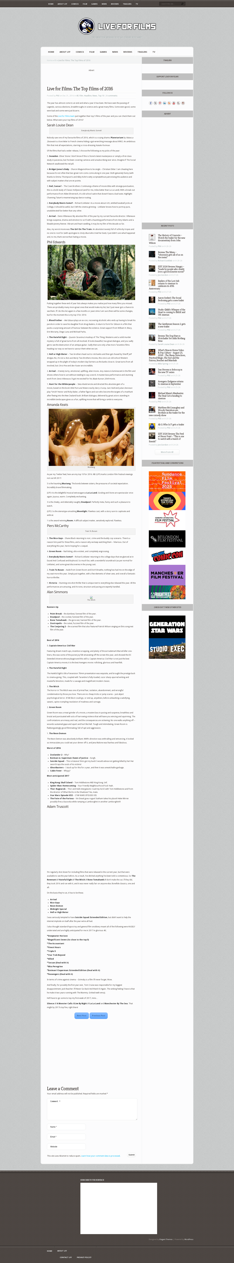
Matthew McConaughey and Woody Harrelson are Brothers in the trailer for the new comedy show (167, 411)
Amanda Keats (57, 405)
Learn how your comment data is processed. (100, 1156)
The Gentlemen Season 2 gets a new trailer (171, 325)
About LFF (62, 4)
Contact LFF (66, 1257)
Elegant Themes (166, 1239)
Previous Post (98, 1016)
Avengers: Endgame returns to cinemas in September (170, 383)
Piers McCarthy (58, 526)
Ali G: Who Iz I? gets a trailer (171, 424)
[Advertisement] (91, 77)
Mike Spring (163, 364)
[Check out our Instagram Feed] (183, 103)
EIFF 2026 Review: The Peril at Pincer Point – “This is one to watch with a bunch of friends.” (166, 437)
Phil (57, 96)
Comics (75, 4)
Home (50, 4)
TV (137, 4)
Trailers (127, 4)
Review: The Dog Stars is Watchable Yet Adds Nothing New (171, 338)
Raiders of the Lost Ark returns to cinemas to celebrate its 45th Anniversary (164, 284)
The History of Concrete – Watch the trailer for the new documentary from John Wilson (167, 239)
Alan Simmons (57, 592)
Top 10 (101, 96)
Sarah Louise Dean (60, 125)
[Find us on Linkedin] (165, 103)
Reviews (115, 4)
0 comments (111, 96)
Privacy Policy (84, 1257)
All (55, 60)
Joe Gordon (163, 275)
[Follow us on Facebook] (151, 103)
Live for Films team (66, 116)
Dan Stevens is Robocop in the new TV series (170, 371)
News (104, 4)
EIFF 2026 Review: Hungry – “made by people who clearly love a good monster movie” (171, 269)
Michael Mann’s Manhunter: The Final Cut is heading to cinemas (171, 396)
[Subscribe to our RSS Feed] (169, 103)
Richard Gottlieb (165, 261)
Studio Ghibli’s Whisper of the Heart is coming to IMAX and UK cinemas (171, 312)
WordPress (188, 1239)
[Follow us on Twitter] (155, 103)
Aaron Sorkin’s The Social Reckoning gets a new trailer (171, 299)
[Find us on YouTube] (174, 103)
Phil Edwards (56, 242)
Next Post (81, 1016)
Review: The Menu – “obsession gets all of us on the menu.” (170, 254)
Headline (88, 96)
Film (85, 4)
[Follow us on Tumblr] (178, 103)
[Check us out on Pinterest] (160, 103)
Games (94, 4)
